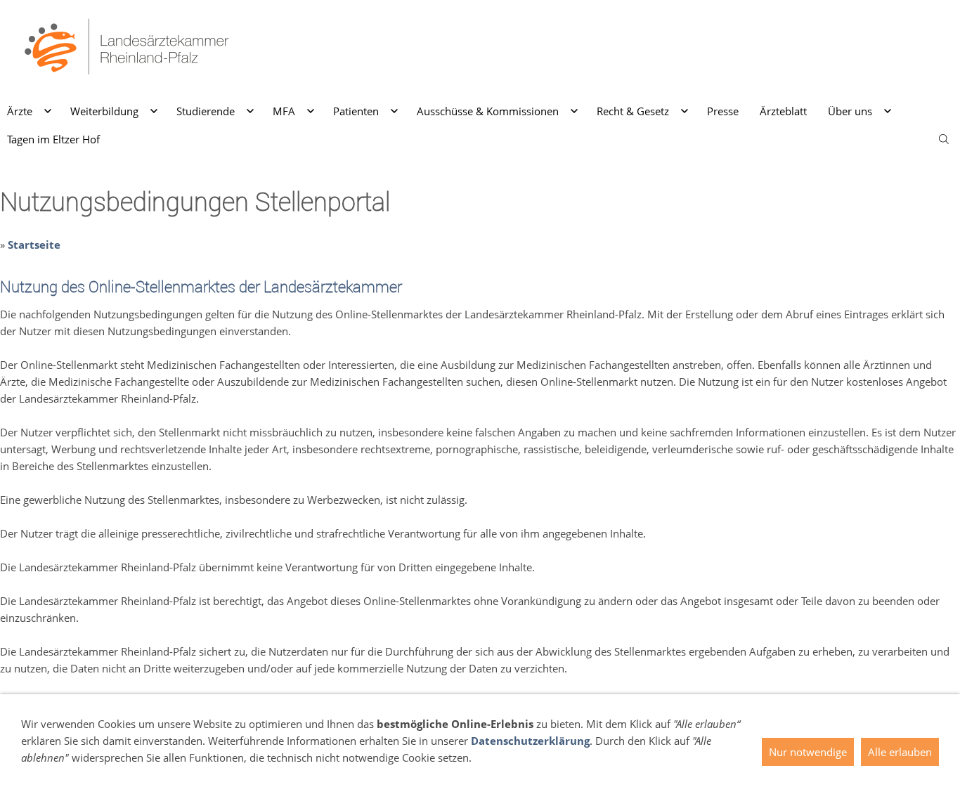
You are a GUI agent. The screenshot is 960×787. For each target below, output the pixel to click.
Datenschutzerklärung (530, 741)
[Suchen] (944, 139)
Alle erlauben (900, 752)
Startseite (34, 245)
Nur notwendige (808, 752)
